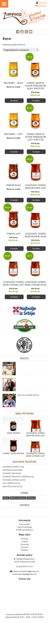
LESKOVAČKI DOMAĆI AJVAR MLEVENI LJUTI (35, 434)
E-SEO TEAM (38, 617)
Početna (24, 538)
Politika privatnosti (24, 529)
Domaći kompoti (12, 466)
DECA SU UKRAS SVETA (28, 395)
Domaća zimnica (12, 480)
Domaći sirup (10, 473)
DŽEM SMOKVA (13, 433)
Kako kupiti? (24, 524)
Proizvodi (24, 544)
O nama (24, 541)
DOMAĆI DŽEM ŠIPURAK (13, 453)
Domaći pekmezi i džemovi (17, 476)
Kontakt (24, 550)
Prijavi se (42, 2)
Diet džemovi (10, 483)
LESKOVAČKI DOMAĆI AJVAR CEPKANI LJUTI (35, 454)
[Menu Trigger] (4, 4)
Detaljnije (14, 100)
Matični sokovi (11, 486)
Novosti (24, 358)
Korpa (42, 6)
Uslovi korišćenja (24, 527)
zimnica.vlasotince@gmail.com (26, 571)
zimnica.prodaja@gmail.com (24, 574)
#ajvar (6, 498)
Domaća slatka (11, 470)
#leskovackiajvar (18, 498)
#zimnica (31, 498)
